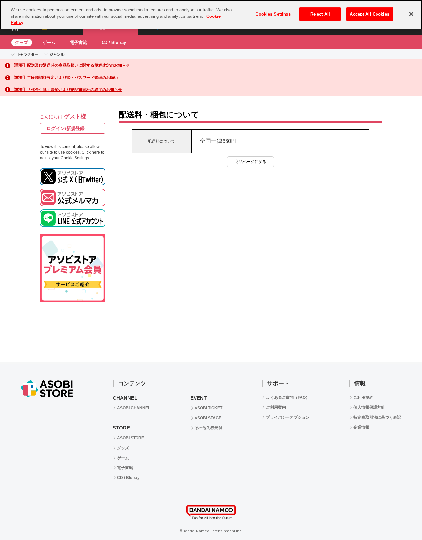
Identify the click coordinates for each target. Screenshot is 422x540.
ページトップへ (400, 518)
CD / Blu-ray (114, 42)
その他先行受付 (208, 428)
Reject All (320, 14)
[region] (211, 14)
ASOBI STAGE (208, 418)
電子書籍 (78, 42)
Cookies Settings (273, 14)
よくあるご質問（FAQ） (288, 397)
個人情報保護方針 (369, 407)
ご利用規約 (363, 397)
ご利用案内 (276, 407)
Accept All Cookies (369, 14)
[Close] (411, 14)
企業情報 (361, 427)
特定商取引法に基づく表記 (377, 417)
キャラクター (27, 54)
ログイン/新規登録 (65, 128)
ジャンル (57, 54)
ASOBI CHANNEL (133, 408)
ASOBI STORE (130, 438)
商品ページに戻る (250, 161)
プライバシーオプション (288, 417)
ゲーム (49, 42)
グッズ (21, 42)
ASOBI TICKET (208, 408)
